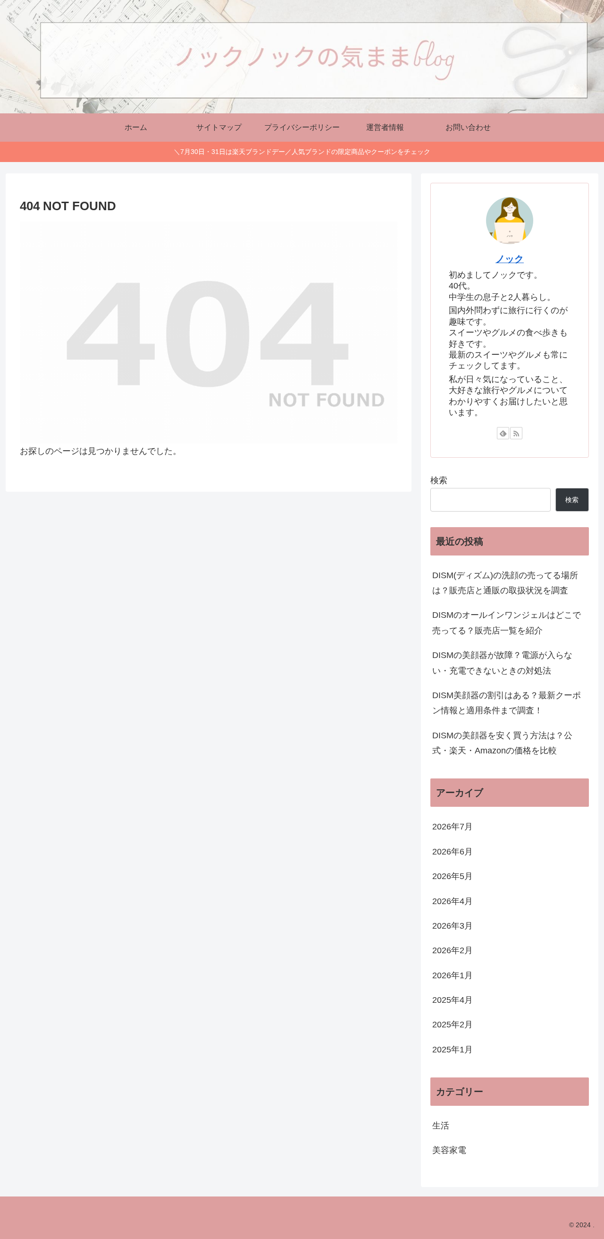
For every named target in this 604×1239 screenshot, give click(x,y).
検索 (438, 480)
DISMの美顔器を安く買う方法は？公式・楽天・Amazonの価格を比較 (502, 743)
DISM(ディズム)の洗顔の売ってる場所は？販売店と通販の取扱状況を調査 (505, 583)
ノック (509, 259)
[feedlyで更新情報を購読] (503, 433)
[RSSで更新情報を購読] (516, 433)
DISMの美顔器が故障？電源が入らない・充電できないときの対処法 (502, 662)
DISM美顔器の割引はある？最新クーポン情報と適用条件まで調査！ (506, 703)
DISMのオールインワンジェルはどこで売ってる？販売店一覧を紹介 (506, 622)
